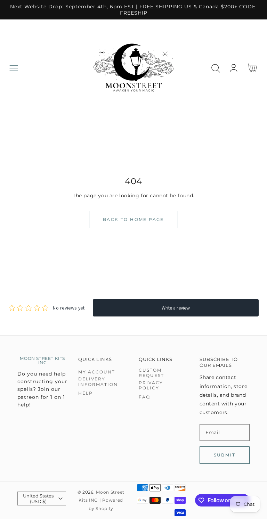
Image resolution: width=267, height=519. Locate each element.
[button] (14, 68)
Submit (224, 455)
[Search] (215, 68)
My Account (96, 371)
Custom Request (151, 373)
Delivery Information (98, 381)
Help (85, 393)
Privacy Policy (151, 385)
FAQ (144, 396)
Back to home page (133, 219)
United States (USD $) (38, 498)
